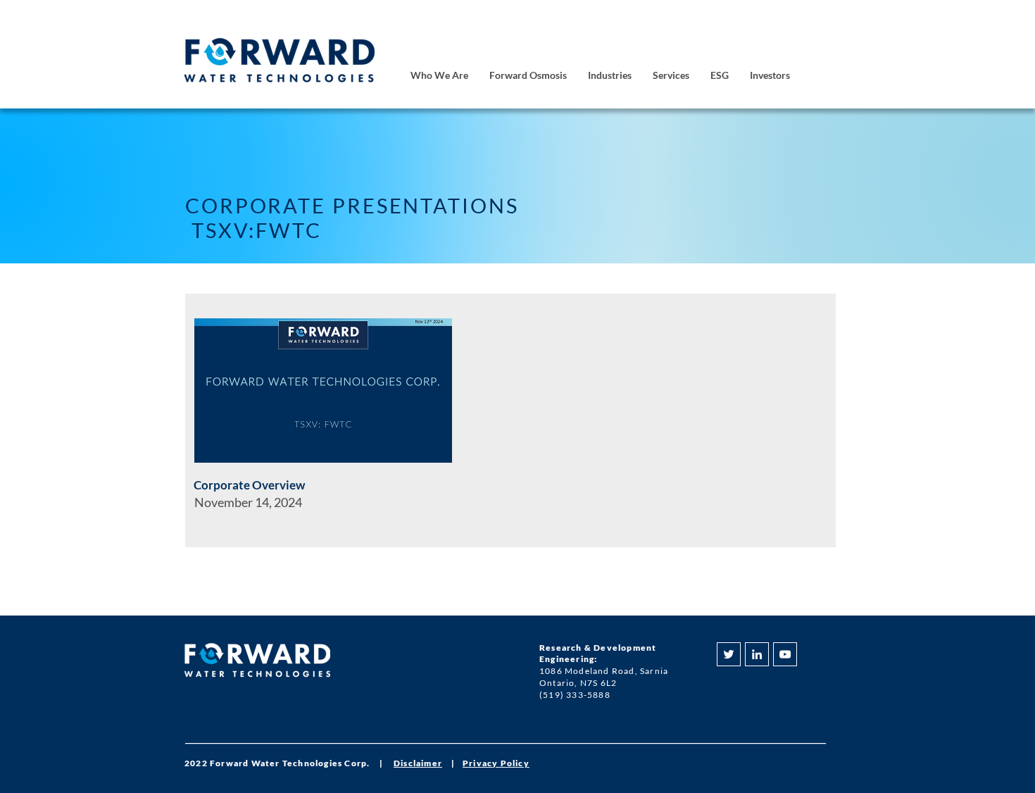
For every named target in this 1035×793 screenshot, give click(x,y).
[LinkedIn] (757, 654)
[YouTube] (785, 654)
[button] (439, 75)
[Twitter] (729, 654)
